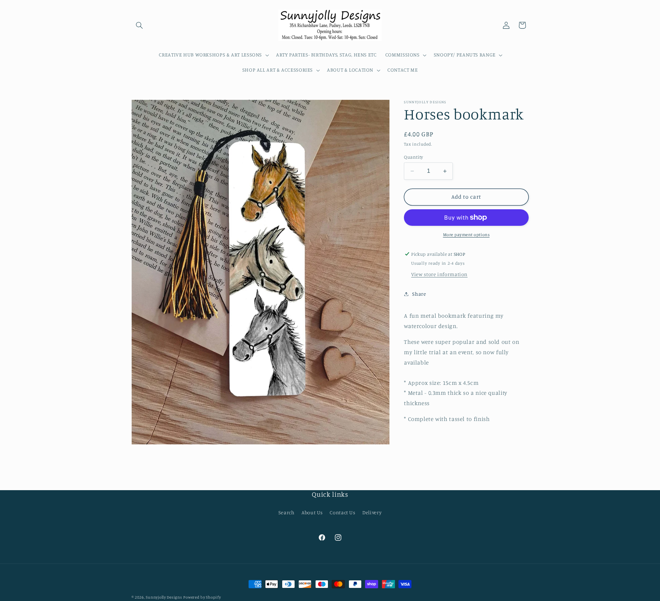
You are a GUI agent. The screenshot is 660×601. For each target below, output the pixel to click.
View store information (439, 274)
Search (286, 512)
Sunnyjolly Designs (164, 597)
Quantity (413, 157)
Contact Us (342, 512)
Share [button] (419, 294)
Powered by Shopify (202, 597)
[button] (139, 25)
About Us (312, 512)
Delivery (372, 512)
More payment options (466, 234)
